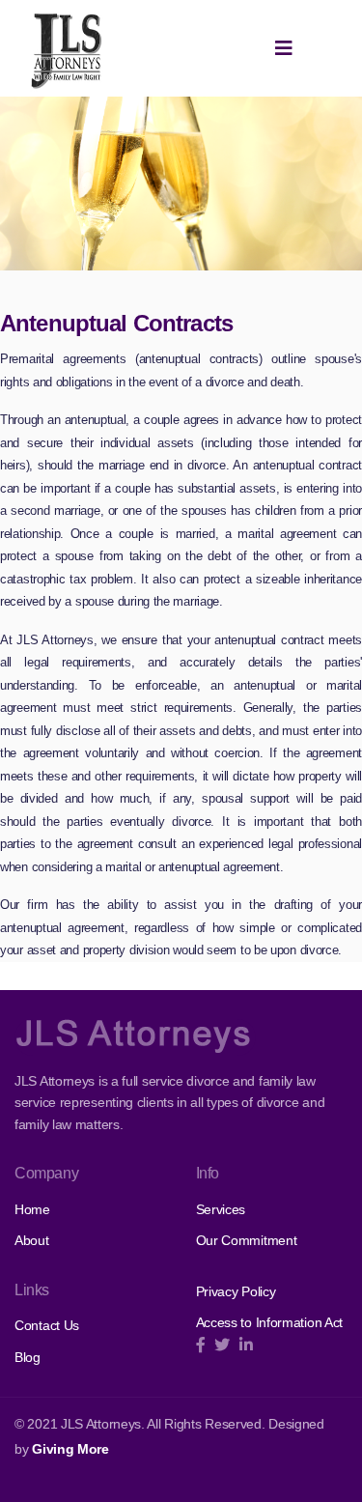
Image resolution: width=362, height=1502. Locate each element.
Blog (27, 1357)
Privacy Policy (236, 1291)
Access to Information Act (270, 1322)
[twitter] (222, 1345)
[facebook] (201, 1345)
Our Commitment (246, 1240)
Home (32, 1209)
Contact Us (46, 1325)
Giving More (70, 1449)
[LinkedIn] (246, 1345)
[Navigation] (283, 48)
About (31, 1240)
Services (221, 1209)
